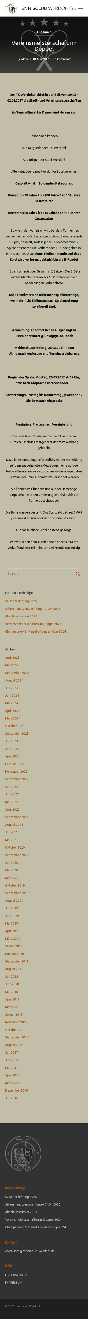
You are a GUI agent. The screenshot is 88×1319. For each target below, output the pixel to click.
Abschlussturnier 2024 (21, 616)
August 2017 (14, 1045)
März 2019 (12, 938)
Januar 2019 (14, 946)
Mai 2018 (11, 992)
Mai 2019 (11, 923)
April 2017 (12, 1075)
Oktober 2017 (15, 1030)
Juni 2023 (12, 749)
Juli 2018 (11, 976)
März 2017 (12, 1083)
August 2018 (14, 969)
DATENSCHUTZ (16, 1275)
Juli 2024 (11, 688)
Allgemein (43, 32)
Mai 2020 (11, 870)
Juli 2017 (11, 1052)
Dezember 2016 (16, 1090)
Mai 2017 (11, 1067)
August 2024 (14, 680)
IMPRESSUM (13, 1282)
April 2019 (12, 931)
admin (25, 59)
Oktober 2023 (15, 726)
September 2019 (17, 893)
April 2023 (12, 756)
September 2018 (17, 961)
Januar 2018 (14, 1014)
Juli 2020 (11, 862)
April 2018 (12, 999)
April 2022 (12, 809)
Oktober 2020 (15, 847)
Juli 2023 (11, 741)
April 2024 (12, 711)
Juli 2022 (11, 786)
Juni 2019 (12, 916)
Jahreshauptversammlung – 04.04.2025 (32, 608)
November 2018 (16, 954)
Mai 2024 (11, 703)
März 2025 (12, 665)
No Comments (62, 59)
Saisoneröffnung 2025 (21, 601)
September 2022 (17, 779)
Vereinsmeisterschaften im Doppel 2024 (33, 624)
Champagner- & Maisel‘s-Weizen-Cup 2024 (35, 631)
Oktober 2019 (15, 885)
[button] (80, 8)
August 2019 (14, 900)
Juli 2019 (11, 908)
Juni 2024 (12, 695)
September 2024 (17, 673)
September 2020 (17, 855)
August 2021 (14, 824)
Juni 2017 (12, 1060)
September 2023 (17, 733)
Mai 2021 (11, 840)
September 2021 (17, 817)
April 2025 (12, 657)
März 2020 (12, 878)
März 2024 (12, 718)
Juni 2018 (12, 984)
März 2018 (12, 1007)
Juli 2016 (11, 1098)
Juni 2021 (12, 832)
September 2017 (17, 1037)
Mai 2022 (11, 802)
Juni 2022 (12, 794)
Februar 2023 (14, 764)
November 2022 (16, 771)
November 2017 (16, 1022)
